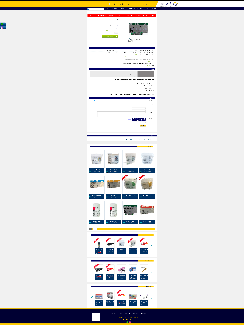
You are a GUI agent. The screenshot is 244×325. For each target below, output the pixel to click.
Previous (92, 247)
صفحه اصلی (143, 313)
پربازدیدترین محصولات (148, 260)
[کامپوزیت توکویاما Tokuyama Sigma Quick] (121, 269)
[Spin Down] (115, 33)
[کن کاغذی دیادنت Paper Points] (99, 295)
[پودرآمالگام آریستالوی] (110, 295)
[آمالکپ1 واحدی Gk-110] (113, 194)
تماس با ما (113, 313)
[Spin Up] (115, 32)
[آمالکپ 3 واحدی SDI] (113, 168)
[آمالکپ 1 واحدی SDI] (147, 168)
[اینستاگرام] (130, 323)
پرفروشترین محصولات (148, 286)
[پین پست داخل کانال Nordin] (144, 269)
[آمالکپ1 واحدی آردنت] (113, 219)
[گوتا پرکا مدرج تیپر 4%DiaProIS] (133, 295)
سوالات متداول (127, 313)
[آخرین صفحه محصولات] (98, 229)
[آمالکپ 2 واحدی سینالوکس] (133, 269)
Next (151, 247)
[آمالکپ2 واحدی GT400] (130, 194)
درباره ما (120, 313)
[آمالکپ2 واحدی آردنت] (97, 219)
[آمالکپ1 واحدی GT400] (147, 194)
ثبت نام (126, 4)
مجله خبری (135, 313)
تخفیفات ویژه (150, 235)
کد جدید (129, 119)
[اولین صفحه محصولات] (90, 229)
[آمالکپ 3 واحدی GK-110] (147, 219)
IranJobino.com (130, 320)
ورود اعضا (119, 4)
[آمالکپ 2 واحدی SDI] (130, 168)
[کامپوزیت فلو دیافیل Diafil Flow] (144, 295)
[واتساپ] (127, 323)
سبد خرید (111, 4)
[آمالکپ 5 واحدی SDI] (97, 168)
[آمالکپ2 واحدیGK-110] (97, 194)
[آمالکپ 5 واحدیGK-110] (138, 43)
